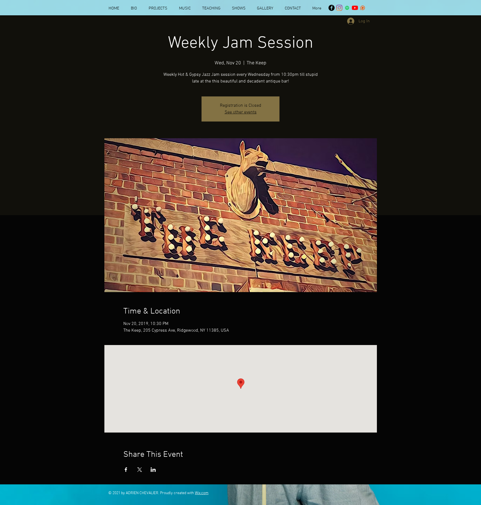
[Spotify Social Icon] (347, 8)
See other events (241, 112)
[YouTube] (355, 8)
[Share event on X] (139, 469)
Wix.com (201, 493)
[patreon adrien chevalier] (363, 8)
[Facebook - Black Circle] (331, 8)
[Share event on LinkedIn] (153, 469)
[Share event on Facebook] (126, 469)
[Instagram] (339, 8)
